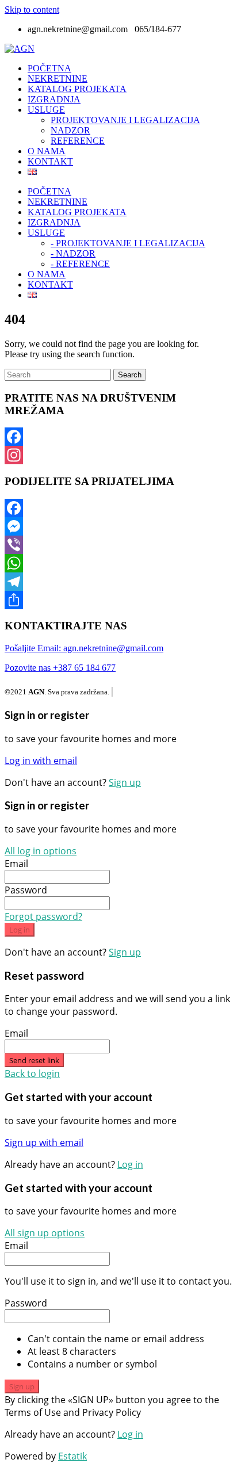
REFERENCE (78, 141)
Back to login (32, 1073)
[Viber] (118, 545)
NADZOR (70, 130)
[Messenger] (118, 526)
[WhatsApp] (118, 563)
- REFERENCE (80, 264)
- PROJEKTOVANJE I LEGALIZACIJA (128, 243)
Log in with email (41, 760)
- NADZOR (73, 253)
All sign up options (45, 1233)
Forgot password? (43, 916)
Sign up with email (44, 1142)
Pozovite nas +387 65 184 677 (60, 668)
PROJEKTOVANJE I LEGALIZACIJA (125, 120)
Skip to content (32, 9)
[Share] (118, 600)
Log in (19, 929)
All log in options (41, 851)
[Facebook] (118, 436)
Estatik (72, 1456)
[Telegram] (118, 581)
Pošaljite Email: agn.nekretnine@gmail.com (84, 648)
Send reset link (34, 1060)
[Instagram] (118, 455)
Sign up (125, 782)
